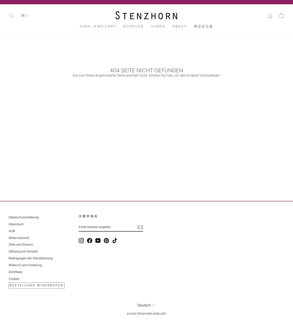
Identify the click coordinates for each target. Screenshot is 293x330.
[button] (24, 16)
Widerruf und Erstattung (25, 265)
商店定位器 (203, 26)
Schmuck (133, 26)
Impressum (16, 224)
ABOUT (180, 26)
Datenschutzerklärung (24, 217)
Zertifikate (16, 272)
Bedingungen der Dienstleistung (30, 258)
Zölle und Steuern (21, 244)
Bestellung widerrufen (36, 285)
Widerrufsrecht (19, 238)
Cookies (14, 279)
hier (170, 75)
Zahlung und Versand (23, 251)
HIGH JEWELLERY (98, 26)
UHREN (158, 26)
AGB (12, 231)
